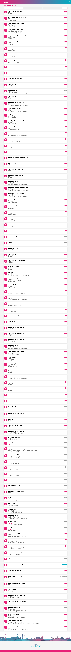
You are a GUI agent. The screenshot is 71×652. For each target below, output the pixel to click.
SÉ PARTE (66, 1)
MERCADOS (54, 1)
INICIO (49, 1)
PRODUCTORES (60, 1)
